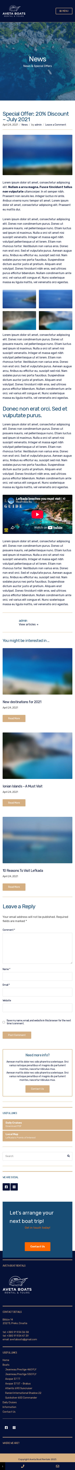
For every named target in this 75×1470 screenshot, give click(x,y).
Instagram (14, 1187)
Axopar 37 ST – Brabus (18, 1383)
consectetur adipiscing (37, 205)
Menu (65, 11)
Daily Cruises (10, 1402)
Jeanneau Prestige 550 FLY (20, 1374)
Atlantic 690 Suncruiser (18, 1388)
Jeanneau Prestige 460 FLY (20, 1369)
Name (6, 969)
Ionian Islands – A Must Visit (22, 786)
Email (6, 984)
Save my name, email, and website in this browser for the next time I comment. (39, 1022)
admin (38, 124)
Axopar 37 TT (12, 1378)
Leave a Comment (55, 124)
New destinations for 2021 (22, 702)
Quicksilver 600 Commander (21, 1397)
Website (7, 1000)
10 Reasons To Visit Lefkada (23, 870)
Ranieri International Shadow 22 (23, 1393)
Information (9, 1407)
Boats (6, 1364)
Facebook (6, 1187)
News (25, 124)
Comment (9, 929)
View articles (27, 624)
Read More (14, 718)
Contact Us (37, 1088)
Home (6, 1360)
